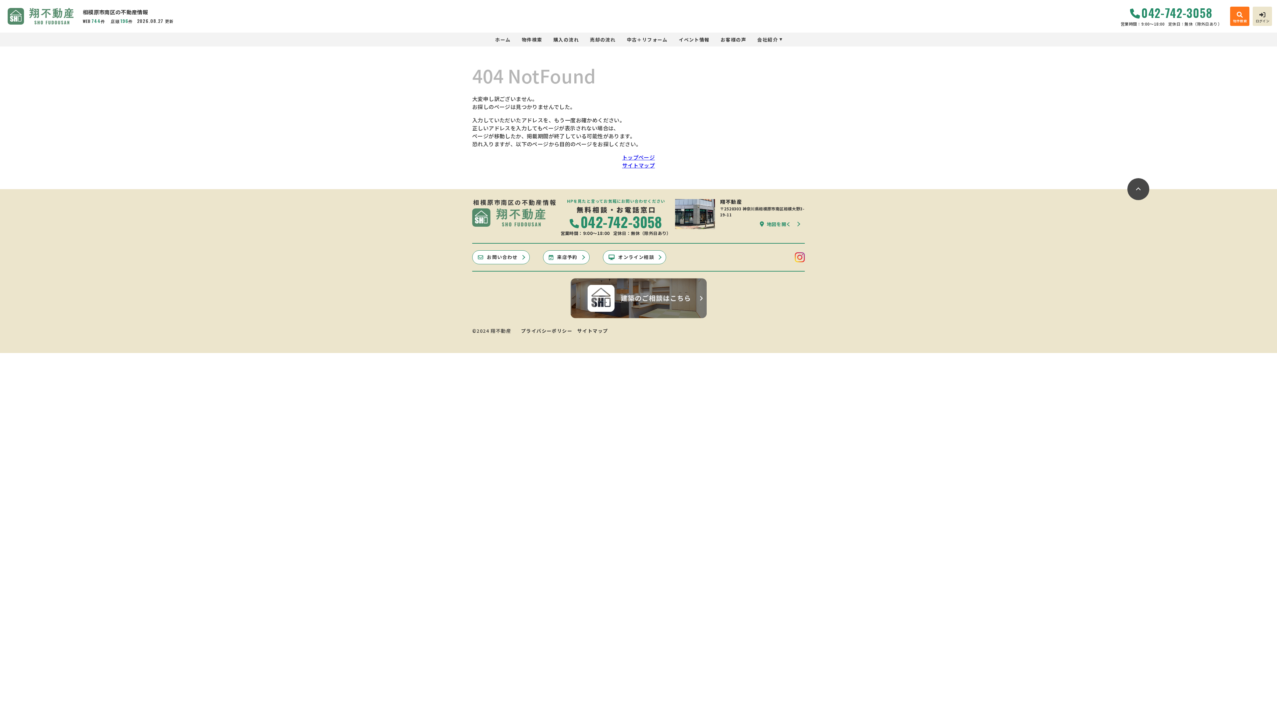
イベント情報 (694, 39)
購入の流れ (566, 39)
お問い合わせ (502, 257)
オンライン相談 (636, 257)
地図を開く (779, 224)
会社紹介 (767, 39)
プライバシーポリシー (546, 330)
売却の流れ (603, 39)
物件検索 (532, 39)
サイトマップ (638, 165)
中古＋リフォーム (647, 39)
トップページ (638, 157)
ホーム (502, 39)
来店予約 (567, 257)
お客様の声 (733, 39)
